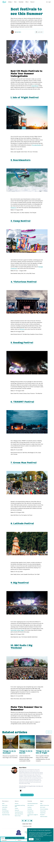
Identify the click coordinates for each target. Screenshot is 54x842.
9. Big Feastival (20, 582)
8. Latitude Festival (22, 523)
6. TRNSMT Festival (22, 401)
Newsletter (4, 809)
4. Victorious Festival (24, 281)
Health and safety (43, 816)
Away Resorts (35, 85)
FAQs (41, 803)
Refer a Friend (18, 815)
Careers (16, 808)
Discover (16, 803)
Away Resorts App (6, 814)
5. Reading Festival (22, 342)
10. (12, 645)
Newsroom (17, 810)
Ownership (30, 809)
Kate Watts (18, 32)
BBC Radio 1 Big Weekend (21, 647)
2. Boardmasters (20, 160)
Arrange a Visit (30, 812)
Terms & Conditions (44, 809)
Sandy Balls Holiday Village (17, 630)
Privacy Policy (43, 811)
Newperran (13, 207)
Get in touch (42, 807)
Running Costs (30, 811)
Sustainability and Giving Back (20, 806)
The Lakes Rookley (36, 145)
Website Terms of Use (44, 805)
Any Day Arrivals (5, 812)
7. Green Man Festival (24, 462)
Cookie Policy (43, 812)
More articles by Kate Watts (27, 794)
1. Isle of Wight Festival (25, 97)
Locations (29, 807)
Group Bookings (5, 811)
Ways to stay (4, 805)
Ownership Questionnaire (33, 803)
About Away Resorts (19, 813)
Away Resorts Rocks (19, 812)
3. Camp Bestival (20, 221)
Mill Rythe (22, 329)
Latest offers (4, 807)
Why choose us (31, 805)
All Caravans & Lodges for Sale (33, 815)
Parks (3, 803)
